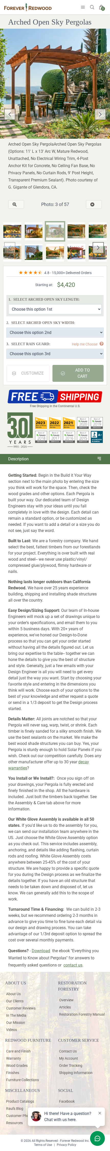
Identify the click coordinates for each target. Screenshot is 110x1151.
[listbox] (55, 114)
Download (41, 950)
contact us (72, 965)
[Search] (92, 7)
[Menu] (82, 7)
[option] (55, 114)
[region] (55, 114)
